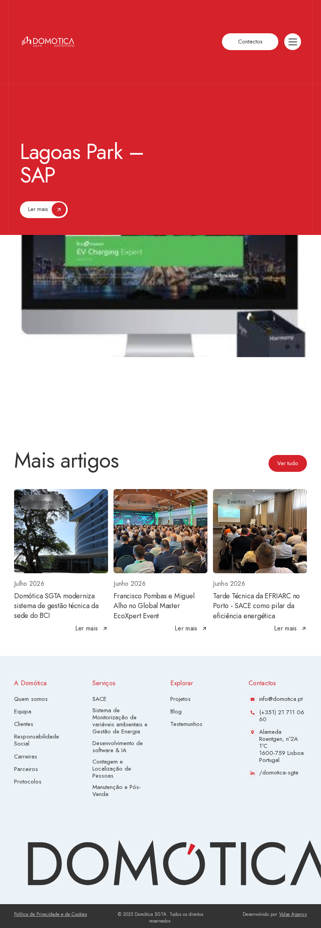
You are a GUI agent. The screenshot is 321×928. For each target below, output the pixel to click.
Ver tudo (287, 463)
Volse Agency (293, 914)
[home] (48, 41)
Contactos (250, 41)
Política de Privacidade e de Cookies (50, 914)
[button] (292, 41)
